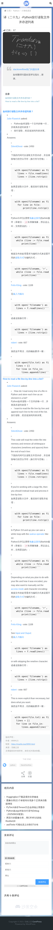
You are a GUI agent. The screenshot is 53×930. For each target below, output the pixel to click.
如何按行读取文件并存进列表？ (18, 111)
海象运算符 (34, 218)
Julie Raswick (13, 118)
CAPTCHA (23, 886)
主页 (8, 11)
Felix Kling (16, 285)
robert (14, 342)
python (12, 765)
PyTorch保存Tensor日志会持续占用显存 (25, 807)
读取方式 (19, 257)
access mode (17, 589)
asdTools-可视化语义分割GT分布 (22, 824)
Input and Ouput (23, 633)
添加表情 (10, 858)
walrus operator (36, 534)
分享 (23, 776)
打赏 (30, 776)
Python (16, 11)
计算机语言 (26, 11)
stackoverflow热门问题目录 (26, 69)
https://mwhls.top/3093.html (23, 744)
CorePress (37, 922)
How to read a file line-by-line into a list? (23, 379)
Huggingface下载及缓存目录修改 (22, 797)
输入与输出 (18, 294)
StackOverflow (26, 765)
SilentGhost (16, 146)
